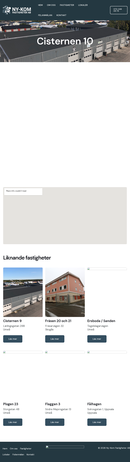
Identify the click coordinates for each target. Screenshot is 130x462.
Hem (40, 5)
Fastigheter (67, 5)
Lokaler (83, 5)
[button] (118, 10)
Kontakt (61, 15)
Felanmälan (45, 15)
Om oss (51, 5)
